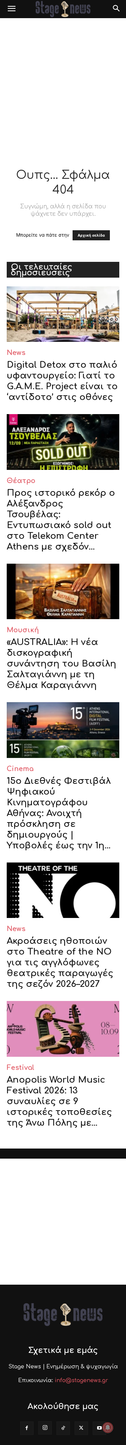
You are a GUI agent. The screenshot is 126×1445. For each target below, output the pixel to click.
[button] (11, 9)
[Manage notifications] (107, 1427)
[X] (81, 1428)
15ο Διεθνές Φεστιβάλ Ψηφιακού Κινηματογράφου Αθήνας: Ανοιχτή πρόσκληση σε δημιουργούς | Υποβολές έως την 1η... (59, 813)
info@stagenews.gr (81, 1380)
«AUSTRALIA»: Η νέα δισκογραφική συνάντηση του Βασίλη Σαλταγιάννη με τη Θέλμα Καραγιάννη (61, 663)
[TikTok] (63, 1428)
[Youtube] (99, 1428)
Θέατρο (21, 481)
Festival (20, 1068)
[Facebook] (27, 1428)
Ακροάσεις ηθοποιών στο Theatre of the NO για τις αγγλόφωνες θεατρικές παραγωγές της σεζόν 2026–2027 (60, 962)
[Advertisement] (63, 85)
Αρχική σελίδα (91, 235)
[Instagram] (45, 1428)
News (16, 353)
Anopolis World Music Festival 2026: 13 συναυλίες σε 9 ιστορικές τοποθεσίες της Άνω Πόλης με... (59, 1101)
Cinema (20, 769)
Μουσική (23, 630)
